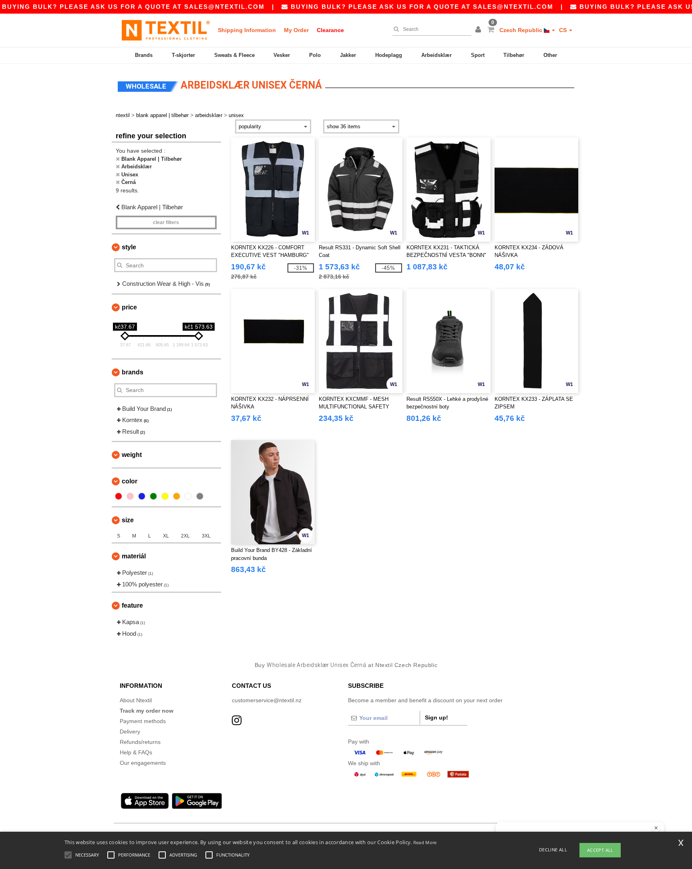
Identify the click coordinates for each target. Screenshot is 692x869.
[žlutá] (165, 496)
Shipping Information (247, 30)
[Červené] (118, 496)
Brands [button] (132, 372)
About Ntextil (136, 700)
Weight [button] (132, 454)
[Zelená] (153, 496)
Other (550, 55)
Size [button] (128, 520)
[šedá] (199, 496)
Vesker (282, 55)
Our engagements (143, 763)
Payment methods (143, 721)
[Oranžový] (176, 496)
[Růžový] (130, 496)
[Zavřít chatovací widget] (656, 828)
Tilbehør (513, 55)
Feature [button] (132, 605)
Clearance (330, 30)
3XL (206, 536)
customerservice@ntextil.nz (267, 700)
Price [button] (129, 307)
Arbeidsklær (436, 55)
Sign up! (436, 717)
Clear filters (166, 222)
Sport (478, 55)
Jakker (348, 55)
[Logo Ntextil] (166, 30)
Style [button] (129, 247)
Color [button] (129, 481)
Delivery (130, 731)
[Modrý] (141, 496)
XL (166, 536)
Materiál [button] (134, 556)
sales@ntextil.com (224, 6)
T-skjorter (183, 55)
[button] (479, 30)
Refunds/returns (140, 742)
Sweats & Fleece (234, 55)
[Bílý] (188, 496)
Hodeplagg (388, 55)
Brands (144, 55)
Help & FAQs (136, 752)
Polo (315, 55)
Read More (425, 842)
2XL (185, 536)
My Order (296, 30)
